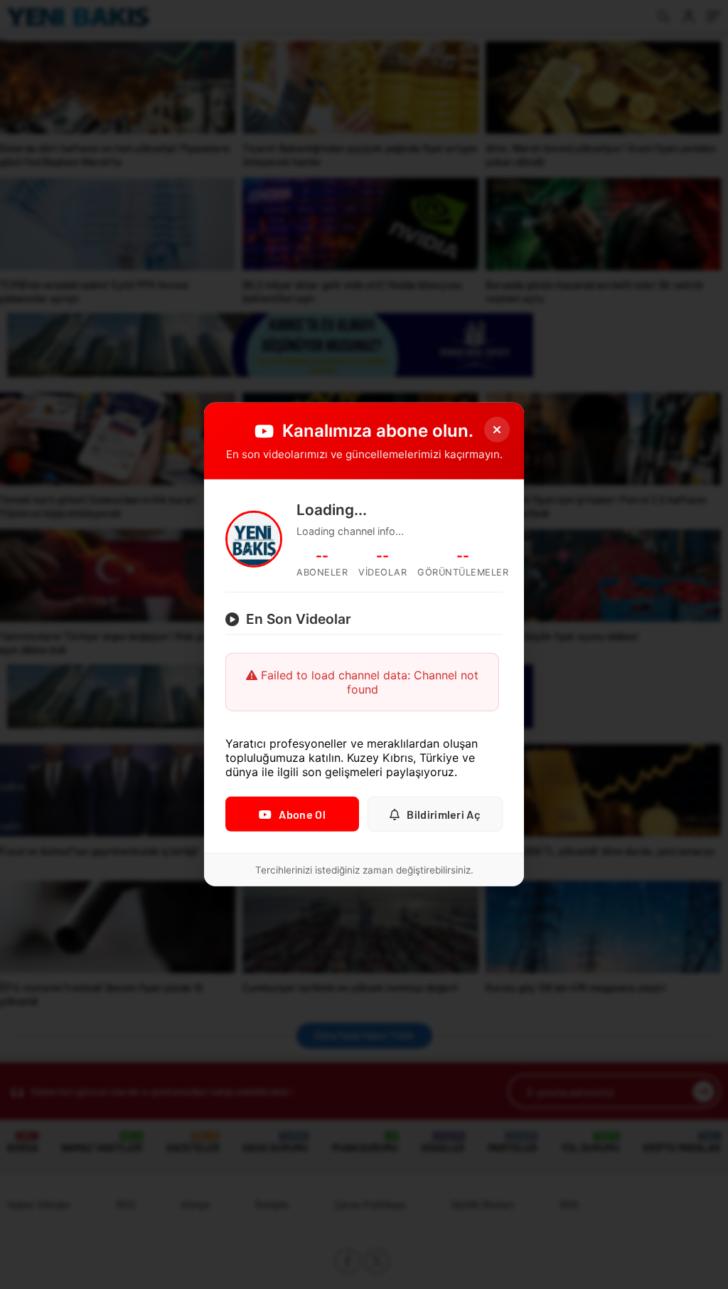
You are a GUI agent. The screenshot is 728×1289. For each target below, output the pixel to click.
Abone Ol (302, 814)
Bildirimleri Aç (444, 814)
